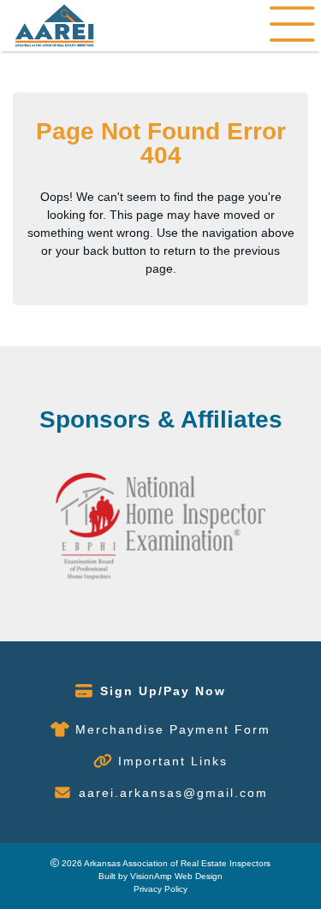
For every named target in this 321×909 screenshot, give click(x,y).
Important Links (173, 761)
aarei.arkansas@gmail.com (173, 793)
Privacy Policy (160, 889)
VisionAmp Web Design (176, 876)
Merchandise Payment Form (172, 729)
